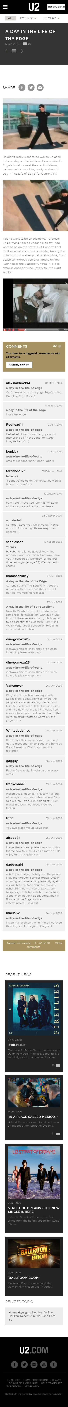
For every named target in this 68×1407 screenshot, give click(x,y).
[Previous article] (7, 51)
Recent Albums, (30, 1316)
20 (30, 44)
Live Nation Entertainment (47, 1394)
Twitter (31, 87)
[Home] (34, 7)
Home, (13, 1312)
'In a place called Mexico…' (33, 1117)
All (10, 18)
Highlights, (25, 1312)
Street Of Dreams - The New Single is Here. (34, 1210)
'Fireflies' (17, 1045)
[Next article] (20, 51)
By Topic (26, 18)
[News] (14, 51)
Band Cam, (48, 1316)
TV (10, 1319)
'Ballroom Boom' (24, 1278)
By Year (50, 18)
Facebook (22, 87)
